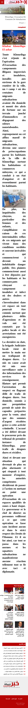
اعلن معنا (8, 699)
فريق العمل (14, 699)
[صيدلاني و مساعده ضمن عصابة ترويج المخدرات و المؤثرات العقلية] (8, 607)
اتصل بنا (20, 699)
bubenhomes (22, 27)
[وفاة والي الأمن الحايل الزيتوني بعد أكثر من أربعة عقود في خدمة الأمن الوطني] (19, 624)
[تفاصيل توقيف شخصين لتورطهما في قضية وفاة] (19, 607)
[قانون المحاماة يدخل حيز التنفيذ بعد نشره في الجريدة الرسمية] (8, 624)
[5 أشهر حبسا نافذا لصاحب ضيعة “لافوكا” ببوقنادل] (19, 590)
